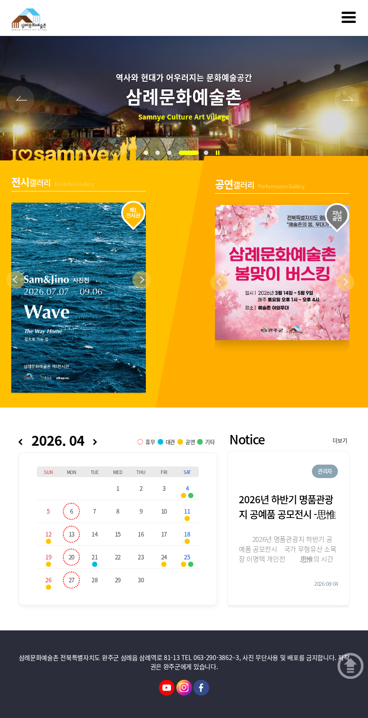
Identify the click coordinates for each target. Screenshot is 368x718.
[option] (184, 98)
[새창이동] (167, 686)
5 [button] (208, 153)
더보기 (340, 441)
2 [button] (159, 153)
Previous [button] (20, 99)
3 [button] (171, 153)
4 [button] (190, 153)
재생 (219, 155)
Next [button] (347, 99)
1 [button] (148, 153)
